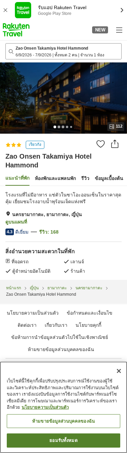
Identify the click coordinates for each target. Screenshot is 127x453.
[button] (16, 29)
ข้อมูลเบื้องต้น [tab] (109, 178)
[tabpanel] (63, 233)
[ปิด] (118, 371)
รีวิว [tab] (85, 178)
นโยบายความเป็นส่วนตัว (45, 407)
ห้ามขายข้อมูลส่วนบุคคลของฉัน (61, 349)
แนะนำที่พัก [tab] (17, 178)
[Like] (100, 144)
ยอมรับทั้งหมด (63, 440)
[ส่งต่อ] (115, 144)
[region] (63, 407)
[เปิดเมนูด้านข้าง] (118, 29)
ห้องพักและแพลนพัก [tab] (55, 178)
